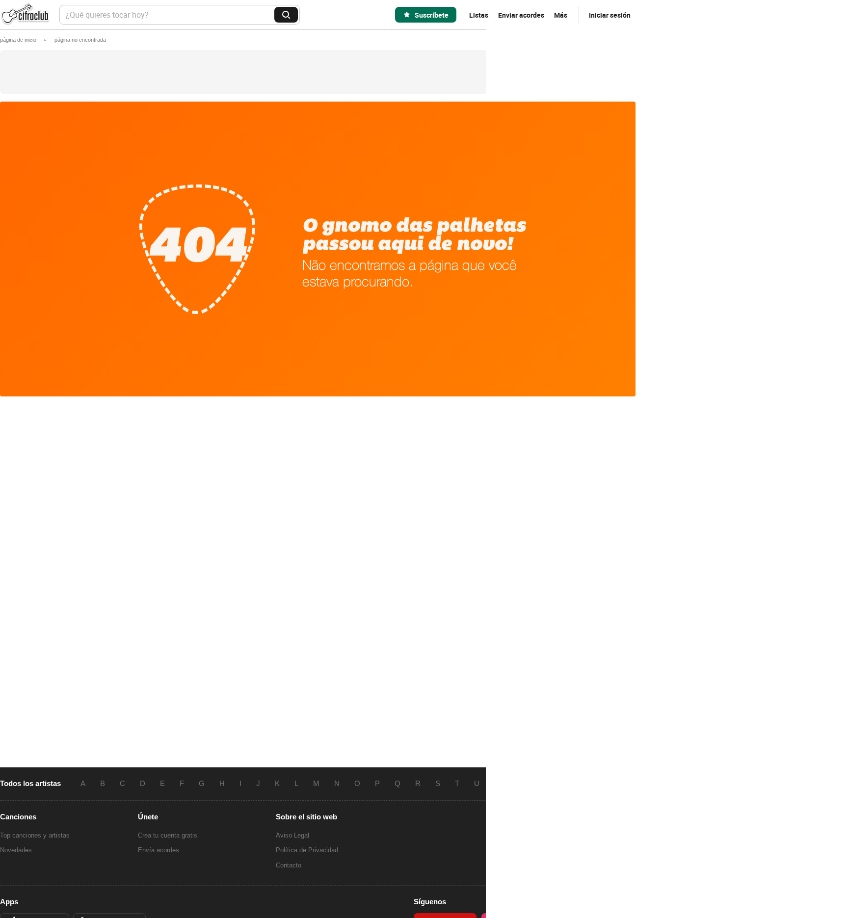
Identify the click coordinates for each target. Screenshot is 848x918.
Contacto (288, 865)
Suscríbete (432, 15)
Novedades (16, 850)
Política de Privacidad (307, 850)
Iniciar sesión (610, 15)
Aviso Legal (292, 835)
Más (560, 15)
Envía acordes (158, 850)
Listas (478, 15)
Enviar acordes (521, 15)
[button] (80, 40)
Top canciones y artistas (35, 835)
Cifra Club (24, 15)
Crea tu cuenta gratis (167, 835)
